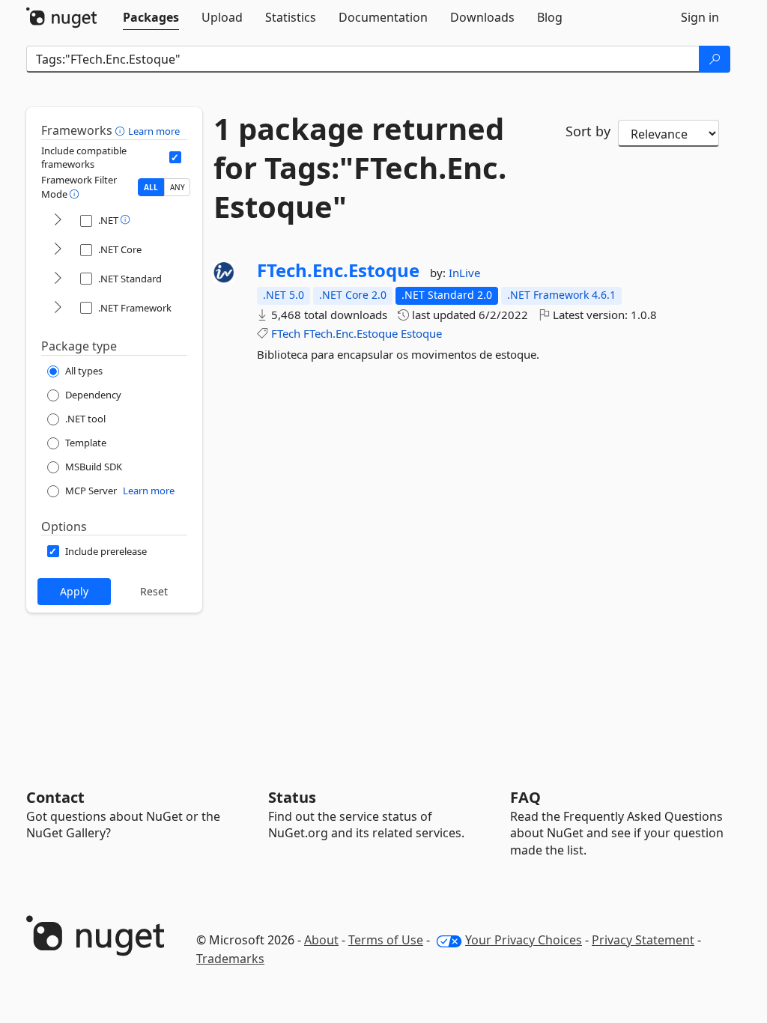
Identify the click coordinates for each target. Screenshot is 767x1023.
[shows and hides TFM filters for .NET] (57, 220)
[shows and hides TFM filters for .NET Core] (57, 249)
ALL (151, 187)
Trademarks (230, 958)
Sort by (588, 131)
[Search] (714, 59)
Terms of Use (385, 940)
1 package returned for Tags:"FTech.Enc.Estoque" (359, 167)
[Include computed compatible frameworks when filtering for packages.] (175, 157)
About (321, 940)
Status (292, 797)
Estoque (421, 333)
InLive (464, 272)
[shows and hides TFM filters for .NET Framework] (57, 308)
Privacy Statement (643, 940)
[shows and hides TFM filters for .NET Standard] (57, 279)
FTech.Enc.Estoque (338, 270)
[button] (121, 130)
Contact (55, 797)
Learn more (154, 131)
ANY (177, 187)
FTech (285, 333)
